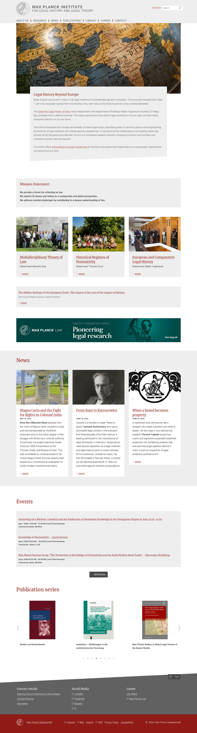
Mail (82, 722)
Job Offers (132, 694)
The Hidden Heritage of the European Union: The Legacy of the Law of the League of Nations (71, 292)
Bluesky (78, 703)
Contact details (27, 689)
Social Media (80, 689)
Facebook (80, 698)
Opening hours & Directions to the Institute (38, 694)
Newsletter (22, 703)
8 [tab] (113, 658)
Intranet (71, 722)
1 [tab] (83, 658)
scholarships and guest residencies (69, 147)
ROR (100, 722)
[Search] (180, 8)
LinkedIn (79, 694)
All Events (99, 574)
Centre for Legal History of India (54, 111)
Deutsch (156, 8)
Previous (18, 630)
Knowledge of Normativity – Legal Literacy (43, 537)
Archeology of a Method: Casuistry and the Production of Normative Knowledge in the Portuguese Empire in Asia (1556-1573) (90, 519)
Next (178, 630)
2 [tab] (87, 658)
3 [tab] (92, 658)
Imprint (89, 722)
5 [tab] (100, 658)
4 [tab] (96, 658)
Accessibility (127, 722)
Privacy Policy (112, 722)
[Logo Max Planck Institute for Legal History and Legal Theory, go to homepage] (70, 8)
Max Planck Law (137, 698)
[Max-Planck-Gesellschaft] (21, 722)
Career (131, 689)
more (25, 273)
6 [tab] (105, 658)
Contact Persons (25, 698)
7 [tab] (109, 658)
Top (176, 676)
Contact (121, 20)
